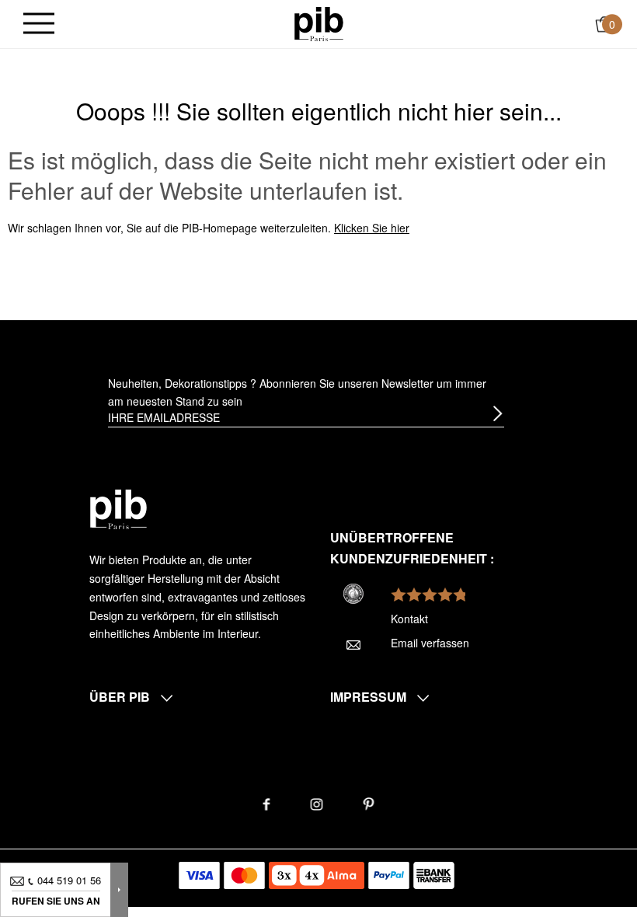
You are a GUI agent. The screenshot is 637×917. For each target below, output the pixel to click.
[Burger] (38, 24)
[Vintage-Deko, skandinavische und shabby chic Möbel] (319, 22)
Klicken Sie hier (371, 227)
